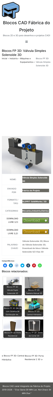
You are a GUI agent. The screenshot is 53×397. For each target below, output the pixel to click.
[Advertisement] (26, 107)
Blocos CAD (8, 386)
